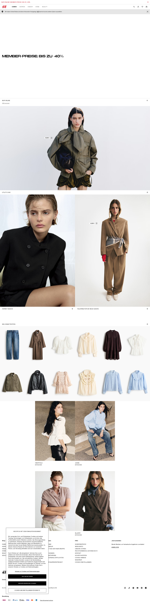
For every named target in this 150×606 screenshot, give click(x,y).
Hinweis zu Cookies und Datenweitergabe (27, 571)
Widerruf (78, 560)
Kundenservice (80, 544)
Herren (22, 6)
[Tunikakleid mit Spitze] (112, 345)
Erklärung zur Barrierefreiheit (51, 562)
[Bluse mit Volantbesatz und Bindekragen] (87, 345)
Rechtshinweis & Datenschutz (86, 551)
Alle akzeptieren (27, 576)
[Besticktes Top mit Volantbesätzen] (87, 382)
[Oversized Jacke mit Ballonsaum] (37, 382)
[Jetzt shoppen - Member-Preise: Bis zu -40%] (147, 100)
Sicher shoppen (81, 555)
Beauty (44, 6)
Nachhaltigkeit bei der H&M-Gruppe (52, 548)
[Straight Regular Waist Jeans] (12, 345)
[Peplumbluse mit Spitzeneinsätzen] (62, 345)
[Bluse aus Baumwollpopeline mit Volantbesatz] (137, 382)
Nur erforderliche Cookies (27, 583)
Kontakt (78, 553)
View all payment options (46, 600)
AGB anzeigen (5, 103)
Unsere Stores (80, 548)
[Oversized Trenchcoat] (37, 345)
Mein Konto (79, 546)
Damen (14, 6)
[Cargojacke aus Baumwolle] (12, 382)
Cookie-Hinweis (80, 557)
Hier (38, 11)
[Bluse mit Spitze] (112, 382)
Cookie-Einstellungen (83, 562)
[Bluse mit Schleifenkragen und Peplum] (137, 345)
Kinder (30, 6)
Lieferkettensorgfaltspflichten (51, 557)
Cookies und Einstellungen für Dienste (27, 590)
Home (37, 6)
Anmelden (115, 547)
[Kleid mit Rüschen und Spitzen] (62, 382)
